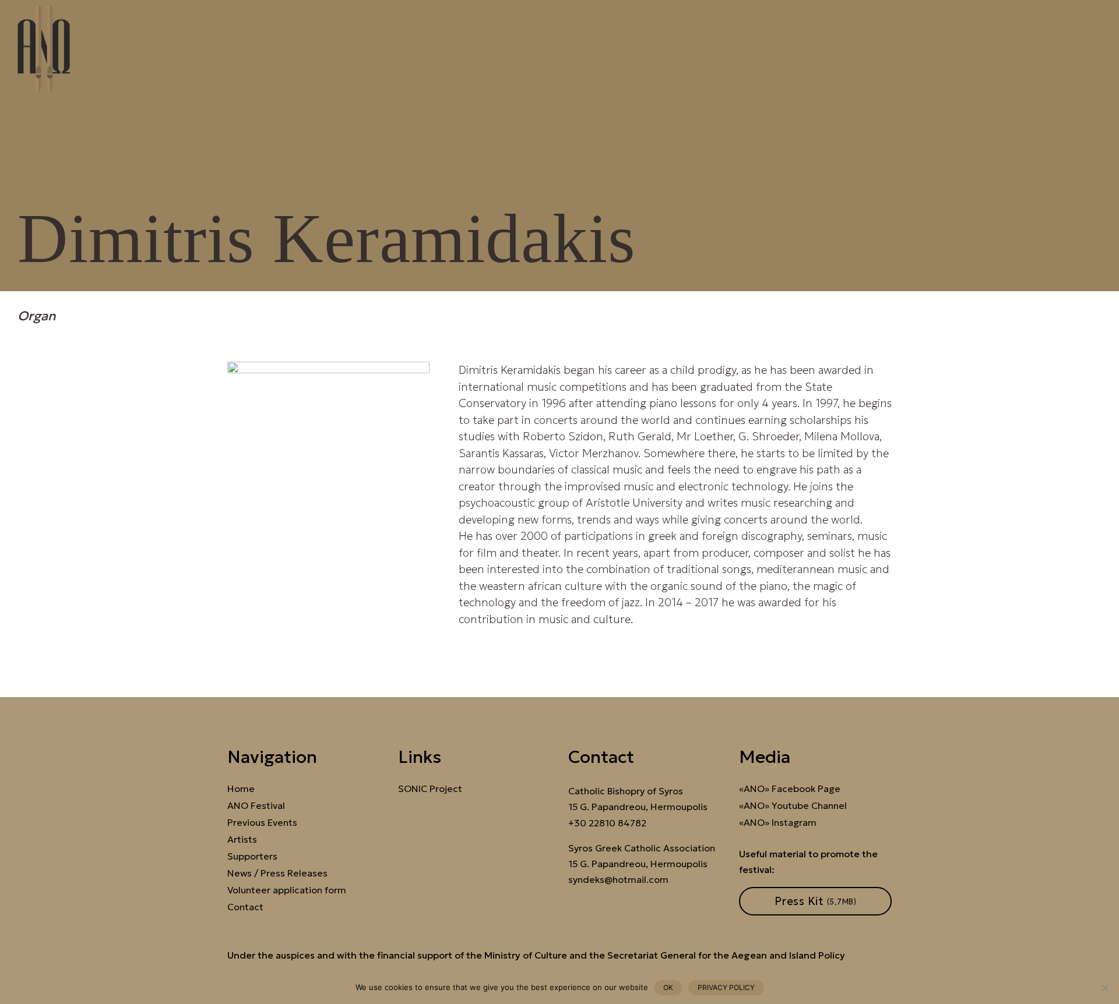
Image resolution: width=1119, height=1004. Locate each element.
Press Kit (816, 901)
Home (241, 788)
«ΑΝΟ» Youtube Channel (793, 805)
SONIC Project (430, 788)
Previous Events (262, 822)
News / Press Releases (277, 873)
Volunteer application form (286, 890)
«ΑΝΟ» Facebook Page (789, 788)
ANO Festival (256, 805)
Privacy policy (726, 987)
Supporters (252, 856)
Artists (242, 839)
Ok (668, 987)
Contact (245, 907)
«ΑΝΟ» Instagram (778, 822)
